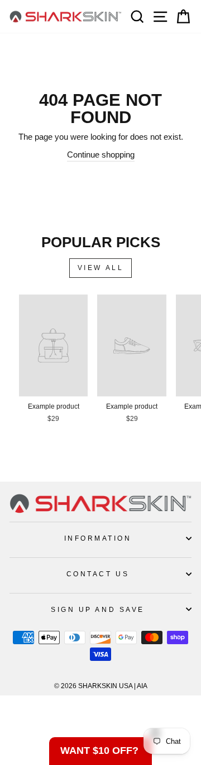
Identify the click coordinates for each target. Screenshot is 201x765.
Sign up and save (98, 609)
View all (101, 268)
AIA (142, 686)
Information (98, 538)
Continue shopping (101, 154)
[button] (100, 751)
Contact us (97, 573)
